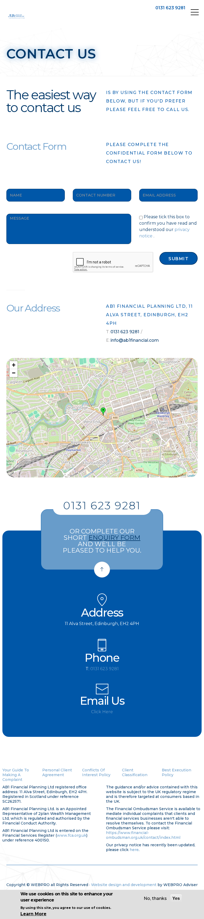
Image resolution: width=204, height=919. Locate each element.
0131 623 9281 (170, 7)
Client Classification (134, 772)
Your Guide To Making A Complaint (15, 775)
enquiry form (114, 537)
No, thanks (155, 898)
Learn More (33, 913)
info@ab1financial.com (134, 340)
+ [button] (13, 365)
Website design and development (123, 884)
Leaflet (192, 475)
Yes (176, 898)
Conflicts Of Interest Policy (96, 772)
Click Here (102, 711)
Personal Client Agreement (57, 772)
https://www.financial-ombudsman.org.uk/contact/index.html (143, 835)
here (134, 849)
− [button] (13, 373)
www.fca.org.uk (71, 835)
